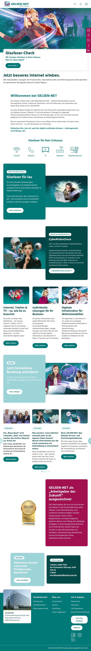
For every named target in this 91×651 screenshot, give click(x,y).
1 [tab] (42, 471)
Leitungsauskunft (77, 608)
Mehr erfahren (11, 343)
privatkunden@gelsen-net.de (63, 575)
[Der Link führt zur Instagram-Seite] (80, 635)
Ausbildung (56, 608)
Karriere (55, 605)
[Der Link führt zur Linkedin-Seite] (74, 639)
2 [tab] (44, 471)
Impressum (75, 605)
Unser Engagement (59, 612)
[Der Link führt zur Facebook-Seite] (74, 635)
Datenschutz (75, 601)
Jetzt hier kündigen (79, 619)
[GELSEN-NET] (16, 4)
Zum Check (12, 65)
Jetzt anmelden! (22, 580)
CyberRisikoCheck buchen (60, 271)
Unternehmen (57, 601)
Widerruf (77, 627)
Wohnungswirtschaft (40, 608)
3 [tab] (46, 471)
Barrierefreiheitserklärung (80, 612)
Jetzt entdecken (15, 210)
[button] (75, 4)
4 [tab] (49, 471)
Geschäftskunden (39, 605)
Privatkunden (38, 601)
